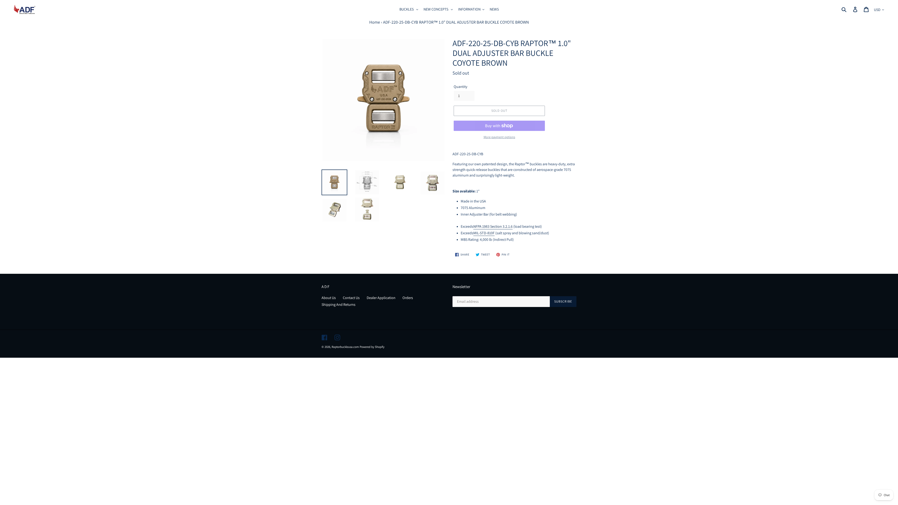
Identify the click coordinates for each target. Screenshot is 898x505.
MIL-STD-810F (484, 233)
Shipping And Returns (338, 304)
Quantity (460, 86)
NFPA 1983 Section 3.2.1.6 (493, 226)
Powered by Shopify (372, 347)
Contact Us (351, 297)
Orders (407, 297)
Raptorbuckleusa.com (345, 347)
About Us (329, 297)
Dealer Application (381, 297)
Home (374, 22)
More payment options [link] (499, 137)
